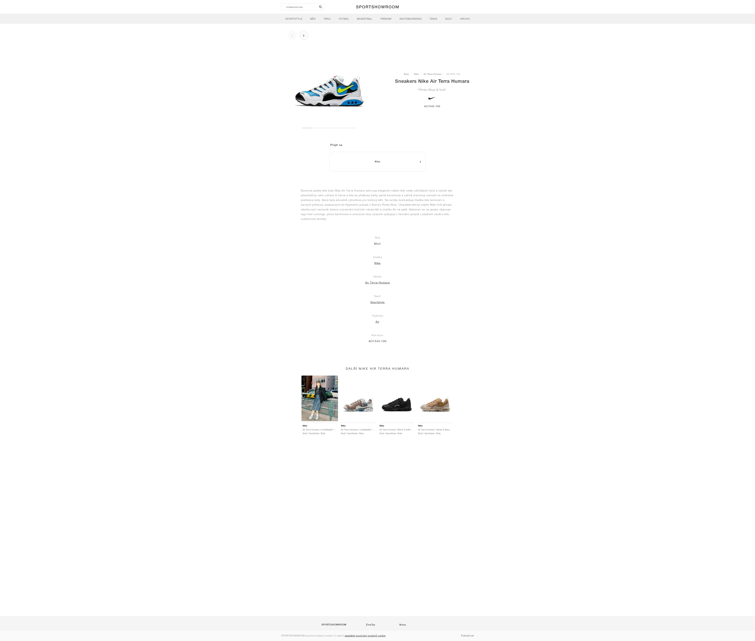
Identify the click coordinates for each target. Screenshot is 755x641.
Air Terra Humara (432, 74)
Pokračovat (467, 635)
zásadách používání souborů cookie (365, 635)
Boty (406, 74)
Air (377, 321)
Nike (416, 74)
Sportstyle (377, 302)
